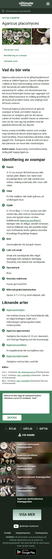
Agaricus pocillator (30, 220)
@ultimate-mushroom (28, 526)
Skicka (12, 417)
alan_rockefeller (24, 375)
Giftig (44, 428)
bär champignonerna (26, 372)
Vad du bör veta (11, 50)
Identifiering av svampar (15, 55)
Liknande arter (11, 61)
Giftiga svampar (10, 18)
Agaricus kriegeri (16, 310)
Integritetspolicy (23, 533)
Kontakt (7, 533)
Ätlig (12, 428)
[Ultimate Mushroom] (26, 4)
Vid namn (28, 435)
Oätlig (27, 428)
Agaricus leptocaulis (17, 356)
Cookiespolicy (41, 533)
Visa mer (27, 515)
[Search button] (3, 11)
